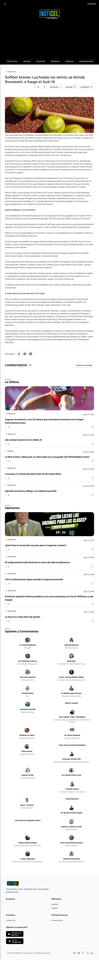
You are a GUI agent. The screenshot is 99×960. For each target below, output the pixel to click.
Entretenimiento (86, 61)
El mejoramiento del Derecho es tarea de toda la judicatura (37, 562)
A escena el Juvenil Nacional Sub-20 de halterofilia (33, 474)
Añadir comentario (84, 365)
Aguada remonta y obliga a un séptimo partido (31, 491)
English (54, 908)
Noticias (26, 61)
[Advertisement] (49, 38)
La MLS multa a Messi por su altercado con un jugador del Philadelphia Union (47, 457)
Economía (40, 61)
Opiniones (55, 61)
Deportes (69, 61)
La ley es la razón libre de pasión (22, 616)
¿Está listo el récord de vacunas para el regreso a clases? (35, 545)
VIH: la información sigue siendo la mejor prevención (34, 579)
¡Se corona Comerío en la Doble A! (23, 439)
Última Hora (12, 61)
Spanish (54, 904)
